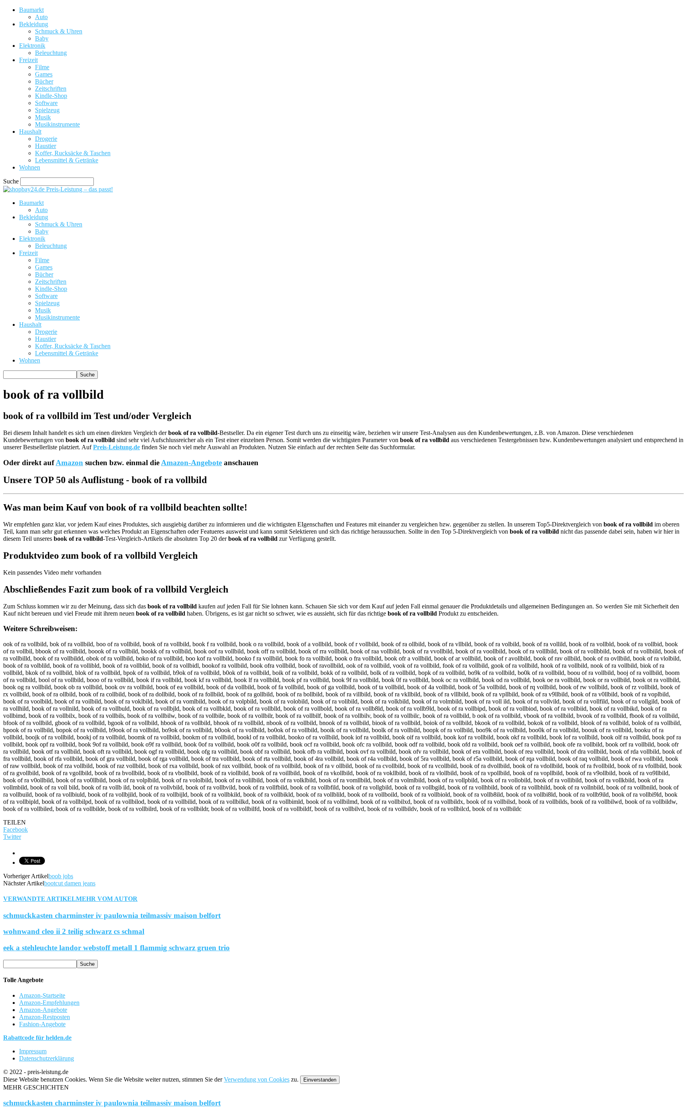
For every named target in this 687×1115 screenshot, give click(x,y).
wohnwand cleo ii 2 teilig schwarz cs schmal (73, 931)
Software (46, 102)
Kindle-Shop (51, 95)
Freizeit (28, 60)
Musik (43, 117)
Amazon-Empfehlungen (49, 1002)
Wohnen (29, 167)
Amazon (69, 462)
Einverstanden (319, 1080)
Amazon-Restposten (44, 1017)
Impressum (33, 1051)
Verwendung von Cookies (256, 1079)
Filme (42, 67)
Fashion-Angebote (42, 1024)
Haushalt (30, 131)
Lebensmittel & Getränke (66, 160)
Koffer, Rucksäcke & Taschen (73, 153)
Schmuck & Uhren (58, 31)
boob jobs (61, 876)
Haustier (45, 145)
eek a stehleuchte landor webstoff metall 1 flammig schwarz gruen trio (116, 947)
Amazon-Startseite (42, 995)
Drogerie (46, 138)
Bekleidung (33, 24)
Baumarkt (31, 9)
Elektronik (32, 45)
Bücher (44, 81)
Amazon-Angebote (191, 462)
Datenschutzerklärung (46, 1058)
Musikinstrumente (57, 124)
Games (43, 74)
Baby (42, 38)
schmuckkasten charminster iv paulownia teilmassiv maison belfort (112, 915)
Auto (41, 17)
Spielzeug (47, 110)
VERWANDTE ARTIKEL (39, 898)
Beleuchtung (51, 52)
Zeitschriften (50, 88)
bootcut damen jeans (69, 883)
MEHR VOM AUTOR (107, 898)
